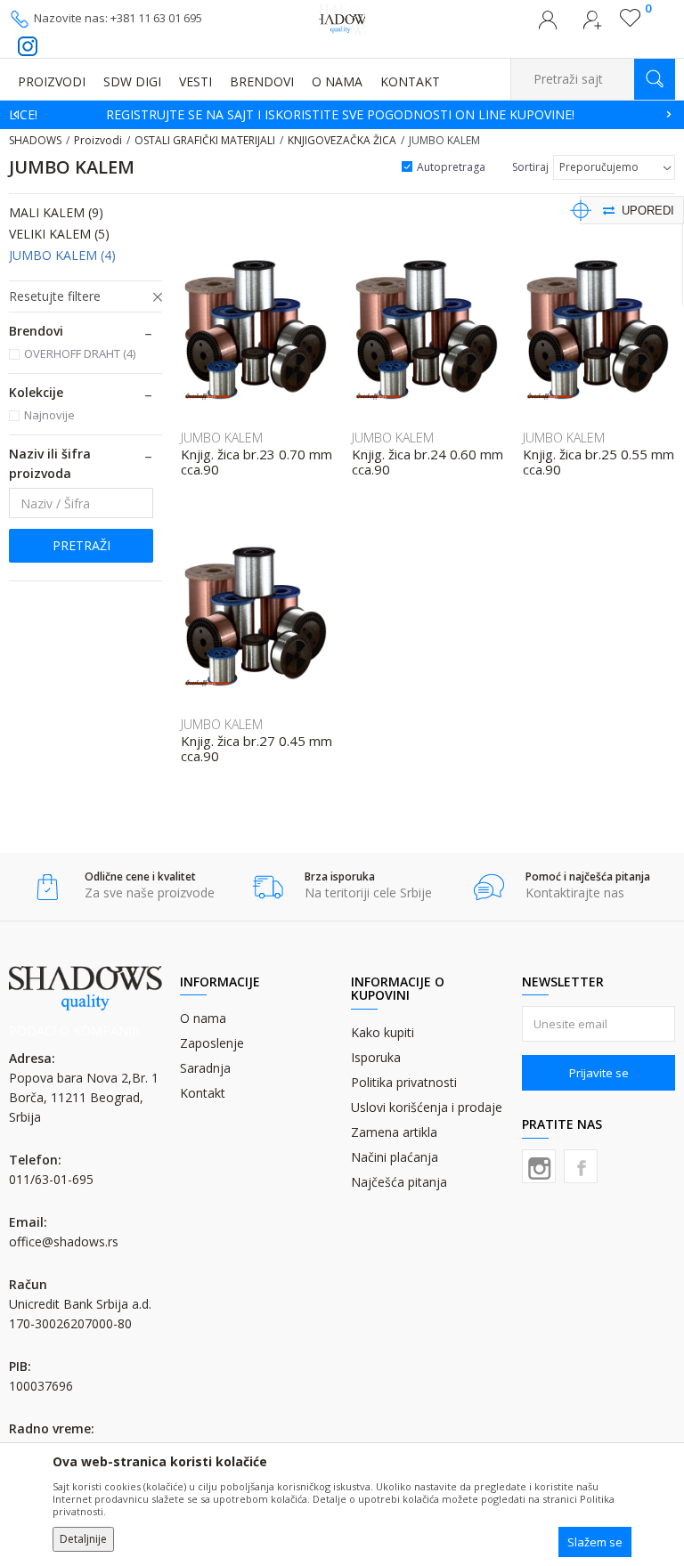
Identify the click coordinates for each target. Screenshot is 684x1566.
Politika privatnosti (404, 1082)
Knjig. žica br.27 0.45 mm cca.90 (256, 749)
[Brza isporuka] (267, 887)
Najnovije (49, 415)
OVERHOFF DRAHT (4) (79, 353)
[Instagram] (539, 1166)
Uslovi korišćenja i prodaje (426, 1107)
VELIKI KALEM (59, 233)
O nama (203, 1018)
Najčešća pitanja (399, 1181)
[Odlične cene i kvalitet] (47, 887)
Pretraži (81, 545)
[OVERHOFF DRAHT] (207, 397)
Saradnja (205, 1067)
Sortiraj (530, 166)
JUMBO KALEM (62, 255)
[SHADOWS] (342, 18)
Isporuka (376, 1057)
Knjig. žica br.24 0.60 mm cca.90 (427, 462)
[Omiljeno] (630, 22)
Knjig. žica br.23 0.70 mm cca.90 (256, 462)
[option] (342, 115)
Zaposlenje (212, 1043)
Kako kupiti (382, 1032)
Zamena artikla (394, 1132)
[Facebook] (581, 1166)
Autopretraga (451, 166)
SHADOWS (35, 140)
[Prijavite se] (548, 25)
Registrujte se (592, 25)
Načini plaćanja (394, 1156)
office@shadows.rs (63, 1241)
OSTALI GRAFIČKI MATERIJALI (204, 140)
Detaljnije (83, 1538)
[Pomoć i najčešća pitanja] (488, 887)
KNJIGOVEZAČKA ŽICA (342, 140)
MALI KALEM (56, 212)
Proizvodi (98, 140)
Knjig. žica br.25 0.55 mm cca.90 (598, 462)
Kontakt (202, 1092)
